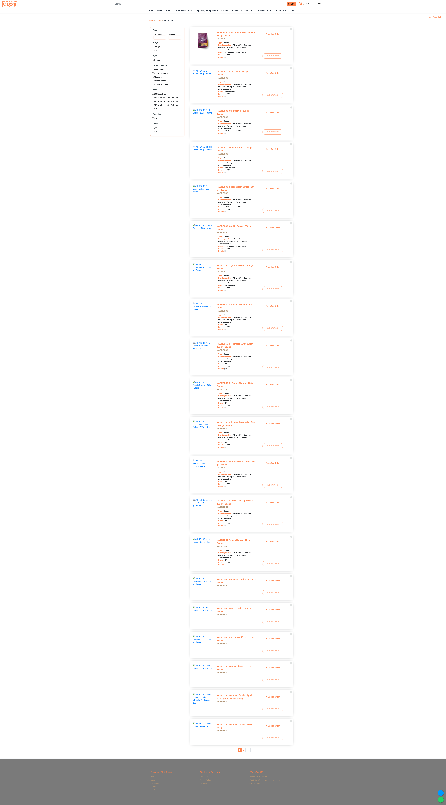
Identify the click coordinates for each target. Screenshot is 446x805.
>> (248, 750)
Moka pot (158, 77)
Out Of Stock (273, 56)
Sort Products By (436, 17)
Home (151, 11)
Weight (156, 43)
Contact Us (155, 783)
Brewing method (160, 65)
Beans (157, 60)
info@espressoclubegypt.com (267, 780)
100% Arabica (160, 94)
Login (319, 3)
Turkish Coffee (281, 11)
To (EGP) (172, 34)
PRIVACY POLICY (208, 777)
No (155, 132)
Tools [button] (248, 11)
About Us (154, 780)
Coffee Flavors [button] (263, 11)
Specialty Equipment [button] (207, 11)
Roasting (157, 114)
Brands (158, 20)
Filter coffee (159, 70)
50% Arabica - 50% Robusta (166, 105)
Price (155, 30)
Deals (159, 11)
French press (160, 81)
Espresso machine (162, 73)
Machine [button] (236, 11)
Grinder (225, 11)
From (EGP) (158, 34)
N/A (155, 51)
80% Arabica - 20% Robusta (166, 98)
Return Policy (205, 780)
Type (155, 56)
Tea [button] (293, 11)
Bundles (169, 11)
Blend (155, 90)
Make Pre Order (273, 34)
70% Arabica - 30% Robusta (166, 101)
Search (291, 4)
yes (155, 128)
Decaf (155, 124)
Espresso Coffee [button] (184, 11)
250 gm (157, 47)
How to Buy (205, 783)
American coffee (161, 84)
